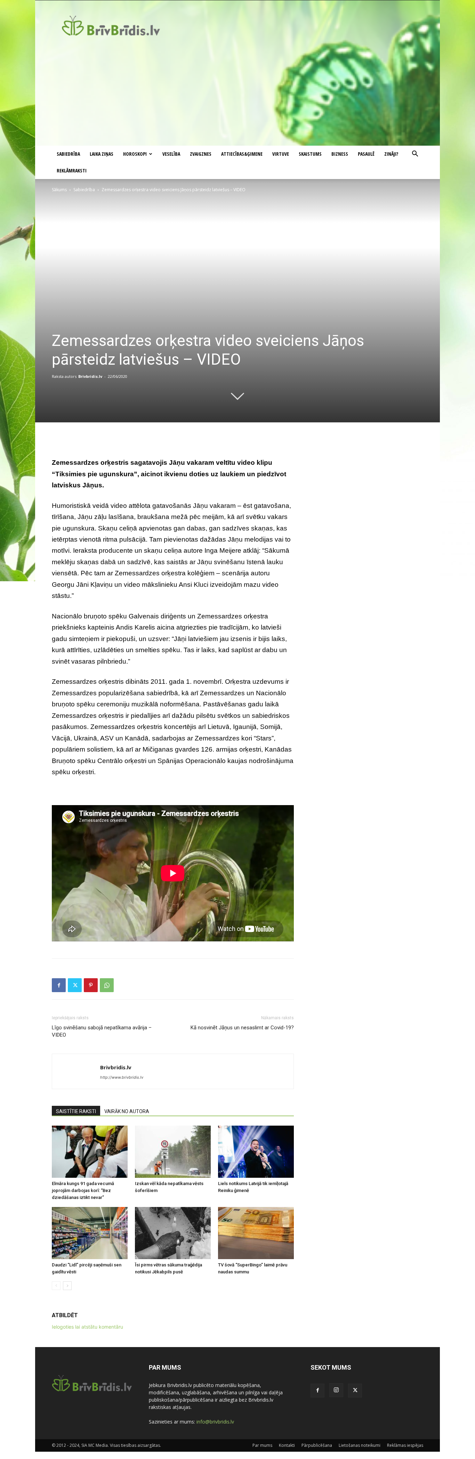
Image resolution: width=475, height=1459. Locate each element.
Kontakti (287, 1445)
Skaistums (310, 154)
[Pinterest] (91, 985)
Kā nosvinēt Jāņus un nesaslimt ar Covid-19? (242, 1027)
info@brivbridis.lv (215, 1421)
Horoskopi (135, 154)
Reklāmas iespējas (405, 1445)
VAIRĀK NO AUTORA (126, 1111)
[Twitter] (75, 985)
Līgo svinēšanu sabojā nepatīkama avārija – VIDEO (102, 1031)
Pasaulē (366, 154)
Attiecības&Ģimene (242, 154)
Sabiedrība (68, 154)
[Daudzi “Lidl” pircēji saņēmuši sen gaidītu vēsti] (90, 1233)
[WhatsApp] (107, 985)
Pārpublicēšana (316, 1445)
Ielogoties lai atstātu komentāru (87, 1327)
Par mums (262, 1445)
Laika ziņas (101, 154)
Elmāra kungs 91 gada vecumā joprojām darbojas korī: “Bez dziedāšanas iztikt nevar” (83, 1190)
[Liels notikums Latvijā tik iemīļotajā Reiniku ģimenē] (256, 1152)
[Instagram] (336, 1390)
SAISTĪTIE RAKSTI (76, 1111)
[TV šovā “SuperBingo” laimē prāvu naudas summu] (256, 1233)
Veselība (171, 154)
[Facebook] (59, 985)
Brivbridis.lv (90, 376)
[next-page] (67, 1285)
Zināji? (391, 154)
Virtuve (280, 154)
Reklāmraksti (72, 170)
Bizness (339, 154)
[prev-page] (56, 1285)
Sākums (59, 190)
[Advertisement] (237, 93)
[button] (414, 154)
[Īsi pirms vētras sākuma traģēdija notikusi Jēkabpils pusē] (173, 1233)
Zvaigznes (200, 154)
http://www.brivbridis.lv (121, 1077)
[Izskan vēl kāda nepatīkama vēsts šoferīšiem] (173, 1152)
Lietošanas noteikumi (359, 1445)
